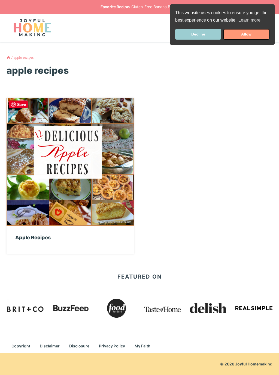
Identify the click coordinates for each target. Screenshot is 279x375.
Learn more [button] (249, 20)
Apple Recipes (33, 237)
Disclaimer (50, 346)
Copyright (20, 346)
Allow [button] (246, 34)
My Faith (142, 346)
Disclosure (79, 346)
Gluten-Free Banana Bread (154, 6)
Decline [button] (198, 34)
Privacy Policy (112, 346)
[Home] (8, 57)
